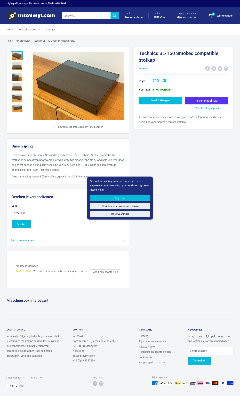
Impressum (145, 357)
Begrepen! (120, 198)
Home (10, 29)
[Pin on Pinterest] (213, 68)
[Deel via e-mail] (226, 68)
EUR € (34, 377)
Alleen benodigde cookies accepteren (120, 206)
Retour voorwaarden (22, 240)
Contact (50, 29)
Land (14, 205)
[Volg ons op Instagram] (101, 383)
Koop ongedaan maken (152, 362)
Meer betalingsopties (207, 108)
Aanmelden (199, 360)
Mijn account (184, 17)
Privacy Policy (147, 346)
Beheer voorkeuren (120, 214)
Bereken (21, 224)
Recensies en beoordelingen (155, 351)
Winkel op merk (28, 29)
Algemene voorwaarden (152, 341)
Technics (144, 68)
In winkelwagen (160, 100)
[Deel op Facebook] (207, 68)
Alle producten (23, 40)
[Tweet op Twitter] (220, 68)
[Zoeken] (115, 15)
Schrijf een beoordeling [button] (105, 272)
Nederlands (14, 377)
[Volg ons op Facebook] (95, 383)
